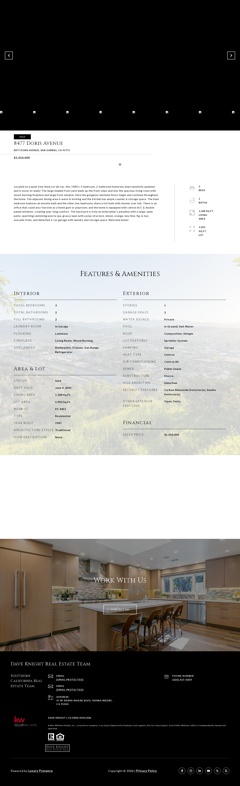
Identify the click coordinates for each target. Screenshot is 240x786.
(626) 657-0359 (182, 679)
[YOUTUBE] (208, 771)
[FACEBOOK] (182, 771)
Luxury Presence (40, 771)
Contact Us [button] (120, 609)
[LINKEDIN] (199, 771)
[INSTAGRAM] (191, 771)
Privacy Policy (146, 771)
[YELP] (226, 771)
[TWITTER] (217, 771)
